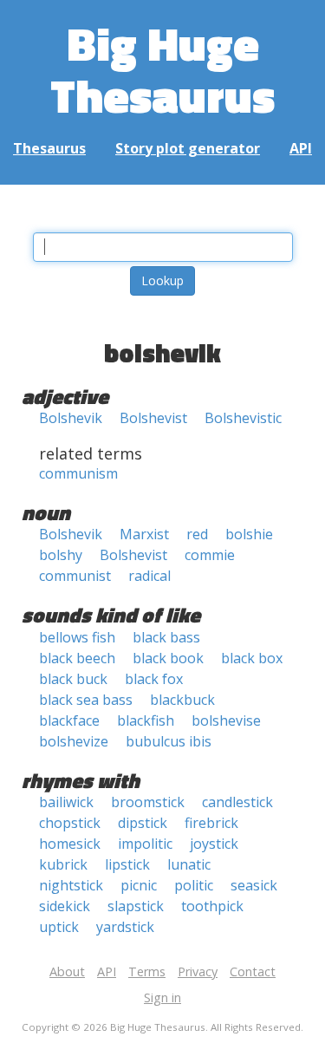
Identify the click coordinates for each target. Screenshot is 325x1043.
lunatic (189, 864)
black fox (154, 678)
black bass (166, 637)
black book (168, 658)
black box (252, 658)
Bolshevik (70, 417)
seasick (254, 885)
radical (149, 575)
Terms (147, 971)
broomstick (148, 802)
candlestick (237, 802)
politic (193, 885)
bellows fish (77, 637)
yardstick (125, 926)
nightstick (71, 885)
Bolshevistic (243, 417)
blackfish (145, 720)
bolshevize (73, 741)
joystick (214, 843)
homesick (70, 843)
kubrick (63, 864)
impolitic (145, 843)
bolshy (60, 554)
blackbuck (182, 699)
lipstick (127, 864)
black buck (73, 678)
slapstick (135, 906)
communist (75, 575)
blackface (69, 720)
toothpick (212, 906)
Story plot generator (187, 148)
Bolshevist (153, 417)
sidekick (64, 906)
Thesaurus (49, 148)
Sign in (162, 997)
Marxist (144, 534)
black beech (77, 658)
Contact (253, 971)
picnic (138, 885)
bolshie (249, 534)
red (197, 534)
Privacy (198, 971)
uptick (59, 926)
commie (210, 554)
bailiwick (66, 802)
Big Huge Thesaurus (162, 69)
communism (78, 473)
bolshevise (226, 720)
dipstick (142, 822)
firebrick (211, 822)
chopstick (70, 822)
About (67, 971)
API (300, 148)
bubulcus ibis (168, 741)
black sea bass (86, 699)
